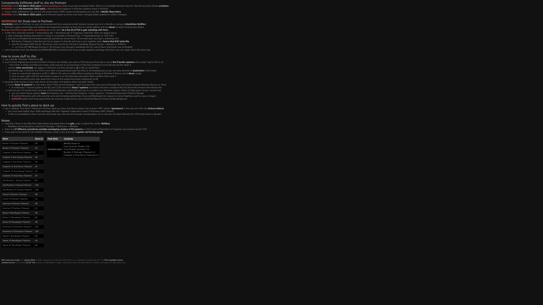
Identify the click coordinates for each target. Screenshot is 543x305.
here (43, 93)
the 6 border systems (123, 62)
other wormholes (24, 67)
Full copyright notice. (113, 260)
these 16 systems (23, 84)
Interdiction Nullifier (135, 24)
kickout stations (156, 108)
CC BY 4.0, (30, 262)
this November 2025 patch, (32, 8)
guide (89, 131)
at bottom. (164, 5)
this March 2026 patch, (30, 14)
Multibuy (105, 123)
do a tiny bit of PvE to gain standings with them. (85, 29)
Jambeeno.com (8, 262)
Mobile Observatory (111, 11)
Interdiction (7, 24)
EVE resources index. (10, 260)
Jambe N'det (29, 260)
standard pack (55, 149)
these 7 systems (80, 87)
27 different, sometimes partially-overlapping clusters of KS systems (49, 129)
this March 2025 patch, (30, 5)
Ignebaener (117, 108)
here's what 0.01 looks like (116, 41)
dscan (112, 27)
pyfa (72, 123)
